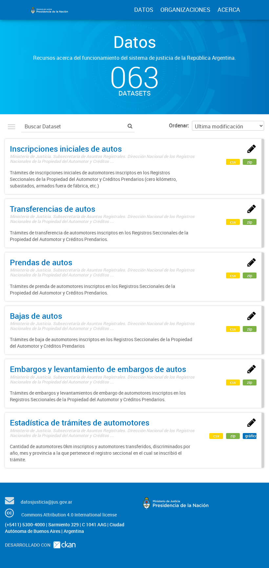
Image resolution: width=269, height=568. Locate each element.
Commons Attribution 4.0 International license (69, 515)
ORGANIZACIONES (185, 9)
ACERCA (228, 9)
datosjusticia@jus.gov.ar (46, 502)
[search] (130, 125)
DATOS (143, 9)
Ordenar (178, 125)
